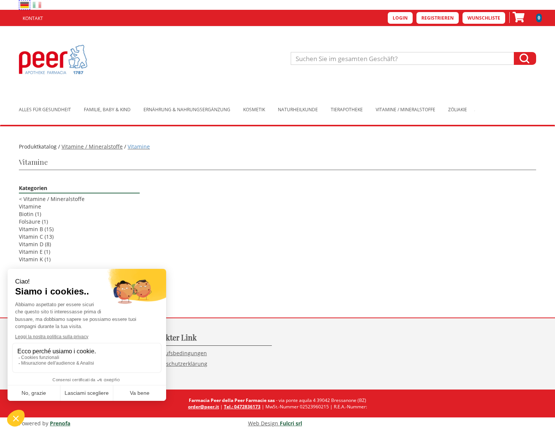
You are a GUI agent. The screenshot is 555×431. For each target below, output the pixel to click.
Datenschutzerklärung (179, 363)
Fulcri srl (291, 423)
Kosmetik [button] (254, 109)
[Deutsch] (24, 5)
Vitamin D (35, 244)
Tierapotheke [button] (347, 109)
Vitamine (30, 206)
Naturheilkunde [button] (298, 109)
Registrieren (437, 18)
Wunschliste (483, 18)
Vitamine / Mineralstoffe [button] (405, 109)
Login (400, 18)
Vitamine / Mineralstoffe (92, 146)
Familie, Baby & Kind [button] (107, 109)
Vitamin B (36, 229)
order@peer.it (203, 406)
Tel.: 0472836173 (242, 406)
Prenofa (60, 423)
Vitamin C (36, 236)
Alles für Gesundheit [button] (45, 109)
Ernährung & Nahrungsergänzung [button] (186, 109)
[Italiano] (37, 4)
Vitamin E (34, 251)
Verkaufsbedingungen (179, 353)
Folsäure (33, 221)
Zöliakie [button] (457, 109)
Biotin (30, 214)
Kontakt (33, 18)
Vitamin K (35, 259)
